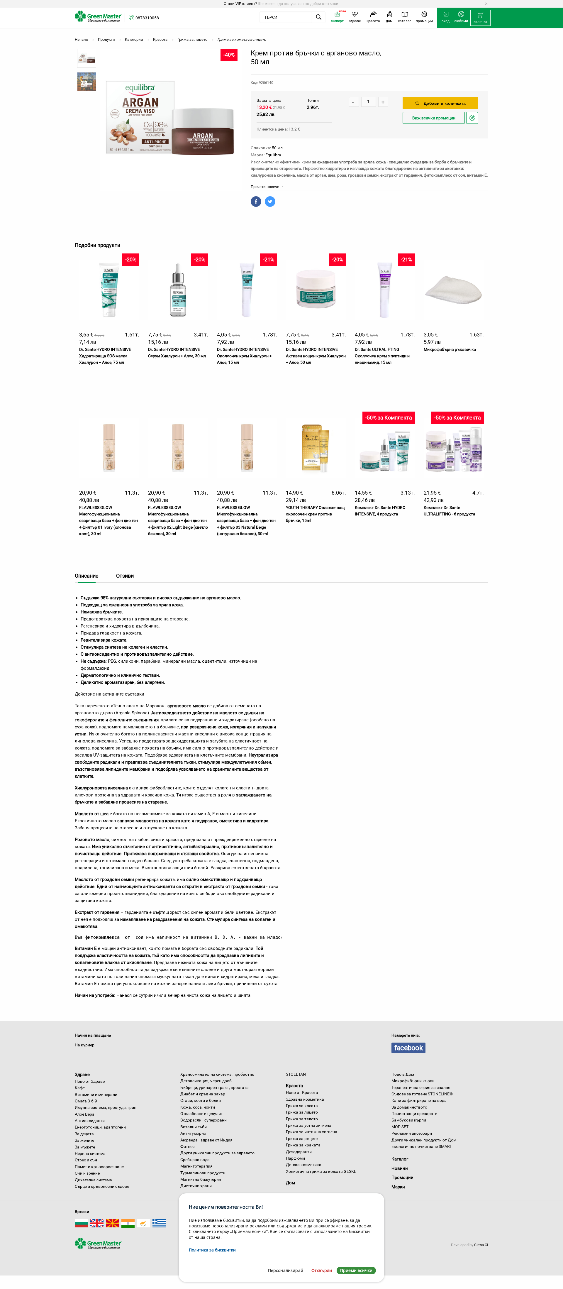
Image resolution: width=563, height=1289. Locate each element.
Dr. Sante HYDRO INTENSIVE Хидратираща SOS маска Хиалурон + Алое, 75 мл (105, 356)
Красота (294, 1085)
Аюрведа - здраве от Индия (206, 1140)
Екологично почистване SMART (421, 1146)
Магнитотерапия (196, 1166)
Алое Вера (84, 1114)
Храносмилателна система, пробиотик (217, 1074)
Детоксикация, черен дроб (206, 1080)
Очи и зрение (87, 1173)
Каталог (399, 1159)
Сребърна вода (195, 1159)
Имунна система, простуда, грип (105, 1107)
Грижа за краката (303, 1145)
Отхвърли (321, 1270)
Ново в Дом (402, 1074)
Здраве (82, 1074)
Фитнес (187, 1146)
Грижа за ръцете (302, 1138)
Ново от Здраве (90, 1081)
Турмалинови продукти (202, 1172)
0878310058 (147, 18)
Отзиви (125, 576)
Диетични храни (196, 1185)
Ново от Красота (302, 1092)
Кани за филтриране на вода (419, 1100)
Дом (290, 1182)
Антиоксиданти (90, 1120)
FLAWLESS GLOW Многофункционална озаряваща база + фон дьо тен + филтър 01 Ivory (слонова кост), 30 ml (108, 520)
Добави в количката (445, 103)
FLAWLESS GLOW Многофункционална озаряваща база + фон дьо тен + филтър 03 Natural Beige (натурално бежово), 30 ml (246, 520)
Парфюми (295, 1158)
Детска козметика (303, 1164)
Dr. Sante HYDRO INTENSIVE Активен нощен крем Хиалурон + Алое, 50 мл (316, 356)
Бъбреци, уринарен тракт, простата (214, 1087)
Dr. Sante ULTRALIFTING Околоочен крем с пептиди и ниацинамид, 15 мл (382, 356)
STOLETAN (296, 1074)
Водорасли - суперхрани (203, 1120)
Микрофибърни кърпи (413, 1080)
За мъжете (85, 1147)
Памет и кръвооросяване (99, 1166)
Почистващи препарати (414, 1113)
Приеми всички (356, 1270)
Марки (398, 1187)
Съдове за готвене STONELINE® (422, 1094)
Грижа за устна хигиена (308, 1125)
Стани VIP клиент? (240, 3)
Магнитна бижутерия (200, 1179)
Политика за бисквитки (212, 1250)
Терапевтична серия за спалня (420, 1087)
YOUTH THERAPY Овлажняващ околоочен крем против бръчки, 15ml (315, 514)
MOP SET (399, 1126)
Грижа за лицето (302, 1112)
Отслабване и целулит (201, 1113)
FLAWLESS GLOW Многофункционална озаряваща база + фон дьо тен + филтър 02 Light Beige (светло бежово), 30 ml (178, 520)
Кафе (80, 1087)
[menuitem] (480, 18)
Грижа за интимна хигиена (311, 1131)
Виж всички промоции (433, 118)
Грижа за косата (302, 1105)
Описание (87, 576)
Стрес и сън (86, 1160)
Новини (399, 1168)
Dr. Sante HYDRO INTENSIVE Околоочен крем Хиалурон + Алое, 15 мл (244, 356)
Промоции (402, 1177)
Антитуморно (193, 1133)
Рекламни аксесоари (411, 1133)
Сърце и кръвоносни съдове (102, 1186)
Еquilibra (273, 155)
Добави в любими (473, 123)
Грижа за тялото (302, 1119)
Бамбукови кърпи (408, 1120)
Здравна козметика (305, 1099)
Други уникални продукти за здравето (217, 1153)
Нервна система (90, 1153)
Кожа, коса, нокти (197, 1107)
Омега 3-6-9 (86, 1101)
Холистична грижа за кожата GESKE (321, 1171)
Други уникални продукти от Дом (423, 1140)
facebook (408, 1048)
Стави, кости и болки (200, 1100)
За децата (84, 1133)
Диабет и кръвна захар (202, 1094)
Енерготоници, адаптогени (100, 1127)
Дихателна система (93, 1180)
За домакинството (409, 1107)
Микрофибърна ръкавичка (450, 349)
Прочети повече (265, 187)
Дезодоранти (299, 1151)
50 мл (277, 148)
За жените (84, 1140)
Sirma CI (481, 1245)
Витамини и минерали (96, 1094)
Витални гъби (193, 1126)
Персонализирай (285, 1270)
